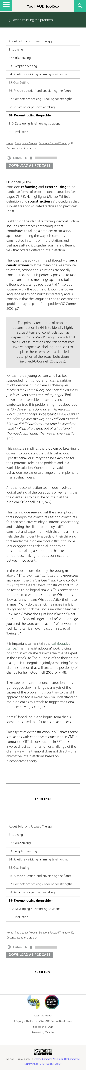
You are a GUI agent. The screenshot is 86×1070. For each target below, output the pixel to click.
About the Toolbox (43, 1016)
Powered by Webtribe (43, 1032)
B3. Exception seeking (23, 66)
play (26, 157)
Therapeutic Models (26, 143)
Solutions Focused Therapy (54, 143)
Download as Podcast (29, 165)
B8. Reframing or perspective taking (32, 107)
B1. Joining (16, 49)
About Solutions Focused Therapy (30, 41)
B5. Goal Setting (19, 82)
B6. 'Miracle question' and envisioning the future (40, 91)
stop (31, 157)
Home (9, 143)
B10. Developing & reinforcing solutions (34, 123)
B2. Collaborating (20, 58)
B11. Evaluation (18, 132)
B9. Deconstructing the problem (31, 115)
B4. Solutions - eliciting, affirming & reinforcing (39, 74)
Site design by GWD (43, 1027)
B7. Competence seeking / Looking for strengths (40, 99)
